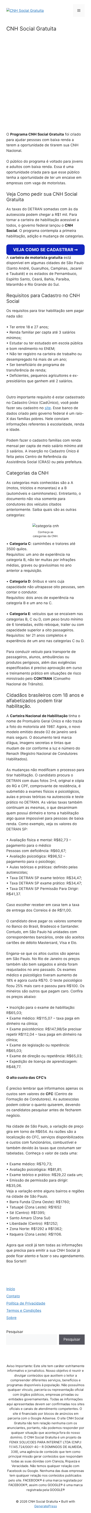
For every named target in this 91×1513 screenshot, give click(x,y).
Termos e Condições (23, 1310)
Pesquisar (14, 1332)
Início (10, 1289)
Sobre (11, 1318)
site (48, 408)
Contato (13, 1296)
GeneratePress (45, 1506)
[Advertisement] (45, 84)
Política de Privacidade (25, 1303)
